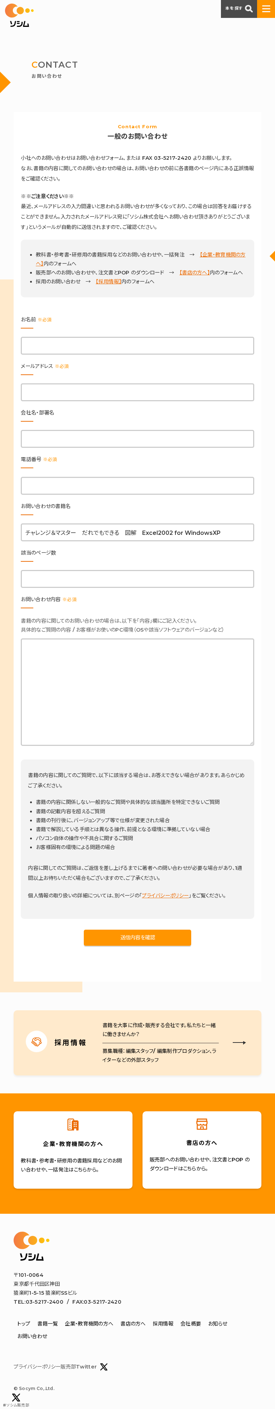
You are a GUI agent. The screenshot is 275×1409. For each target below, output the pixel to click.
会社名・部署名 (37, 412)
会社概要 (190, 1324)
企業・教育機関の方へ (89, 1324)
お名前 (36, 319)
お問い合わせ (32, 1336)
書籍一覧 (47, 1324)
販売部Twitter (79, 1367)
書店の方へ (132, 1324)
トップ (23, 1324)
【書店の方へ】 (194, 272)
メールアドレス (45, 366)
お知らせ (217, 1324)
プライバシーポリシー (165, 895)
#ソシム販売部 (16, 1405)
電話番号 (39, 459)
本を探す (234, 8)
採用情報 (163, 1324)
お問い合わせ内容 (48, 599)
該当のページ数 (38, 553)
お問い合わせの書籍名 (46, 506)
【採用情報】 (108, 281)
